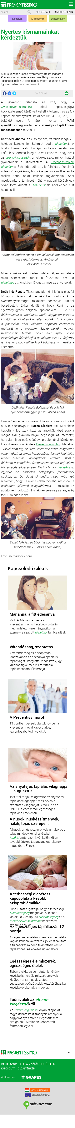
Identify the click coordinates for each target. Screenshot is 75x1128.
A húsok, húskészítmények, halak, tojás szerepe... (34, 821)
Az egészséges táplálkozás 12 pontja (37, 928)
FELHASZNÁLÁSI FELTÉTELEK (37, 1064)
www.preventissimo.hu (16, 107)
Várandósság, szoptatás (31, 647)
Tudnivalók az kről (29, 1001)
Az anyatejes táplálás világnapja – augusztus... (38, 788)
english (4, 12)
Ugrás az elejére (69, 1053)
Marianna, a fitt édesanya (32, 614)
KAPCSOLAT (8, 1068)
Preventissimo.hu (62, 162)
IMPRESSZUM (9, 1064)
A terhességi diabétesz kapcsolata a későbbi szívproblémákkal (30, 898)
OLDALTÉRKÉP (26, 1068)
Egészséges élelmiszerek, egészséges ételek (33, 963)
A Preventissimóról (27, 717)
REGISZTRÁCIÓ (43, 11)
